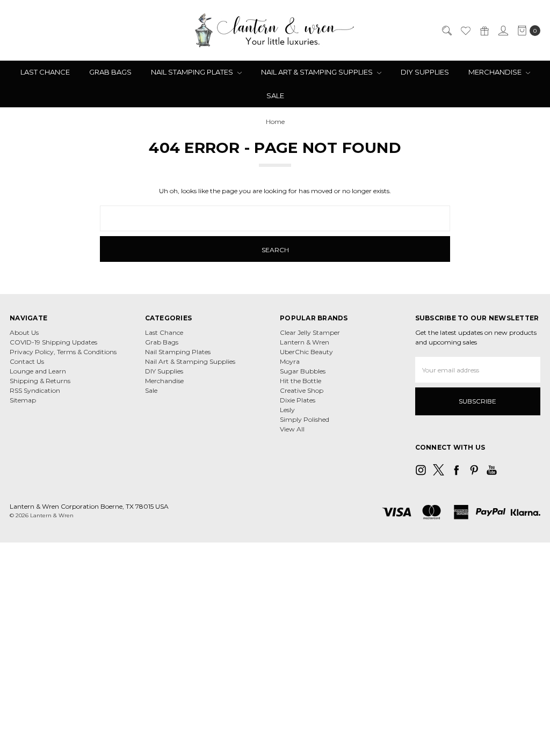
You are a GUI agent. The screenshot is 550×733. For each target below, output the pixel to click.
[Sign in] (502, 30)
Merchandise (495, 72)
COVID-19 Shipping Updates (53, 342)
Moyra (290, 361)
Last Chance (45, 72)
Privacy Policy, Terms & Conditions (63, 352)
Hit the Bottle (300, 381)
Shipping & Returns (40, 381)
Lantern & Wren (304, 342)
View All (292, 429)
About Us (24, 332)
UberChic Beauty (306, 352)
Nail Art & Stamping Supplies (317, 72)
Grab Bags (110, 72)
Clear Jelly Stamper (310, 332)
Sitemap (23, 400)
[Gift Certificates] (484, 30)
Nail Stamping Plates (193, 72)
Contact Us (27, 361)
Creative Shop (301, 390)
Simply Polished (304, 419)
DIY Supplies (425, 72)
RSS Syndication (35, 390)
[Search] (446, 30)
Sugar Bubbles (302, 371)
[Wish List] (465, 30)
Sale (275, 95)
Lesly (287, 410)
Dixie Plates (297, 400)
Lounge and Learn (38, 371)
